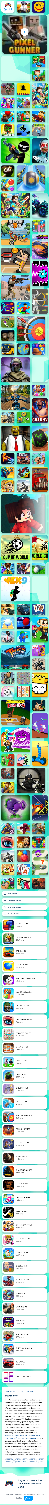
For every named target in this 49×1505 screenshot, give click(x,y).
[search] (10, 9)
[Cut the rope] (7, 869)
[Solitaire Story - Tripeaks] (23, 869)
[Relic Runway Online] (38, 705)
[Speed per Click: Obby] (7, 116)
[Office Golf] (38, 568)
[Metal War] (38, 883)
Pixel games (30, 1391)
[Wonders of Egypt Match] (38, 390)
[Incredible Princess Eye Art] (7, 842)
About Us (40, 1494)
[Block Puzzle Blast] (38, 842)
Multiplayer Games (43, 1460)
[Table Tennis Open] (23, 623)
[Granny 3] (40, 410)
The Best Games (12, 900)
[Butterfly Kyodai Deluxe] (23, 678)
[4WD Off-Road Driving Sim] (23, 609)
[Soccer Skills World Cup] (15, 547)
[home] (5, 9)
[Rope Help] (23, 883)
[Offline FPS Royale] (7, 636)
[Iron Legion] (23, 458)
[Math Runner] (38, 130)
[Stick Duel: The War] (7, 308)
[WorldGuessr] (23, 349)
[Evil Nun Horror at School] (40, 150)
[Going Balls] (40, 438)
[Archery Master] (31, 328)
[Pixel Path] (23, 89)
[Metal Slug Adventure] (7, 486)
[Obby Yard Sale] (7, 883)
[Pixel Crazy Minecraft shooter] (23, 7)
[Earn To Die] (40, 479)
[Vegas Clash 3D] (23, 568)
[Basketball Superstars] (38, 650)
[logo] (8, 5)
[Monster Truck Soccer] (15, 657)
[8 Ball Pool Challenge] (7, 171)
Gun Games (25, 1460)
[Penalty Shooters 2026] (7, 322)
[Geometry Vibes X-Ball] (40, 273)
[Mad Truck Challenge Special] (40, 205)
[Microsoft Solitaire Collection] (38, 609)
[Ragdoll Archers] (40, 301)
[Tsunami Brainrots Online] (15, 739)
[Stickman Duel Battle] (7, 458)
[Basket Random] (15, 260)
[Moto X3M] (15, 232)
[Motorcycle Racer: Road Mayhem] (15, 397)
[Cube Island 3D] (23, 102)
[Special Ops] (15, 287)
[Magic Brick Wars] (40, 684)
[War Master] (23, 636)
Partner (19, 1498)
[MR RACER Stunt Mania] (40, 246)
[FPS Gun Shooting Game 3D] (7, 417)
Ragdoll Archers (12, 1391)
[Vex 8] (23, 760)
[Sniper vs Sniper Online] (31, 780)
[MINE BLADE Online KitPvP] (40, 95)
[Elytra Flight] (38, 116)
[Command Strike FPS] (23, 486)
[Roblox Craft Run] (23, 828)
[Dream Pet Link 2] (23, 691)
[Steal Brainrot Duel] (40, 629)
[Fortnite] (38, 828)
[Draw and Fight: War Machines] (40, 753)
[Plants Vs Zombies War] (7, 760)
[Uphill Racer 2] (23, 472)
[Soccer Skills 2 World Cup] (40, 547)
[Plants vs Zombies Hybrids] (15, 808)
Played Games (12, 913)
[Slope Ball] (31, 178)
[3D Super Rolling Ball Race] (7, 691)
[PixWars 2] (7, 89)
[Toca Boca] (38, 458)
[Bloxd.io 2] (23, 513)
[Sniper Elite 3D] (38, 664)
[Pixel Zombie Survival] (38, 75)
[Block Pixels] (38, 7)
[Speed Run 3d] (40, 808)
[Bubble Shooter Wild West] (38, 349)
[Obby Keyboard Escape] (7, 568)
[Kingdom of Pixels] (38, 61)
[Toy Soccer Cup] (23, 417)
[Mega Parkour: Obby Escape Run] (7, 102)
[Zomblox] (7, 130)
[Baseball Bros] (15, 712)
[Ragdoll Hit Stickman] (40, 725)
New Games (10, 893)
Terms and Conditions (13, 1494)
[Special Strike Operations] (7, 609)
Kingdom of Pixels (12, 1435)
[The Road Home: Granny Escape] (7, 335)
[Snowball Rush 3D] (7, 623)
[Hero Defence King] (40, 862)
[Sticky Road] (7, 773)
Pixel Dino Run (30, 1438)
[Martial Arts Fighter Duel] (23, 842)
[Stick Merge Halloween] (15, 150)
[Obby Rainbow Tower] (23, 308)
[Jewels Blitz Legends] (23, 856)
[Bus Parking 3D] (7, 349)
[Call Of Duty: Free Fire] (15, 369)
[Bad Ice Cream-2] (7, 828)
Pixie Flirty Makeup (27, 1435)
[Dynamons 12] (7, 472)
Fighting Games (33, 1460)
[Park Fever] (38, 226)
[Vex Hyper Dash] (23, 130)
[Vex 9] (15, 588)
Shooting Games (9, 1460)
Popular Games (12, 907)
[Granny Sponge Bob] (15, 438)
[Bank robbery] (7, 678)
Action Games (17, 1460)
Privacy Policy (29, 1494)
